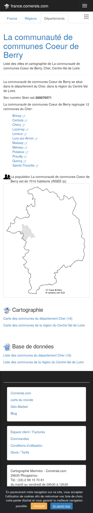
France (12, 18)
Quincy (17, 160)
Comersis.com (21, 393)
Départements (54, 18)
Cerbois (18, 120)
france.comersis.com (29, 6)
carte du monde (22, 399)
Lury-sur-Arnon (23, 138)
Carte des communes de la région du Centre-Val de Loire (44, 325)
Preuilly (18, 156)
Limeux (18, 133)
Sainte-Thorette (23, 165)
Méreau (18, 147)
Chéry (17, 124)
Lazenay (19, 129)
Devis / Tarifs (20, 452)
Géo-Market (19, 406)
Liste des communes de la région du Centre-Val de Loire (43, 362)
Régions (31, 18)
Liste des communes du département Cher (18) (37, 355)
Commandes (20, 438)
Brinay (17, 115)
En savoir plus (61, 506)
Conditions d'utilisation (26, 445)
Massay (18, 142)
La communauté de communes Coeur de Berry (41, 45)
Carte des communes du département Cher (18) (37, 318)
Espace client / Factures (28, 432)
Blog (14, 413)
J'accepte (39, 506)
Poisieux (18, 151)
